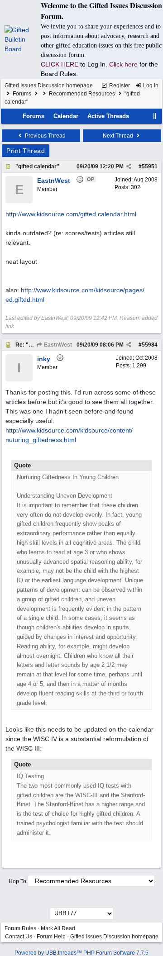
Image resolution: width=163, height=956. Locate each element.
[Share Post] (129, 166)
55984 (150, 345)
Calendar (65, 116)
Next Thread (118, 136)
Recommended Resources (82, 93)
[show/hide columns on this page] (155, 116)
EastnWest (57, 345)
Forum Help (51, 936)
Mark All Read (58, 928)
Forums (22, 93)
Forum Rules (20, 928)
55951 (150, 166)
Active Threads (108, 116)
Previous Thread (45, 136)
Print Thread (25, 150)
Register (119, 85)
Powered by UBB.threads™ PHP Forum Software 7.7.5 (81, 953)
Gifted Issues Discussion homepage (49, 85)
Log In (150, 85)
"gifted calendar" (37, 166)
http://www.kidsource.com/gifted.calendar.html (70, 214)
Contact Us (18, 936)
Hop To (17, 881)
